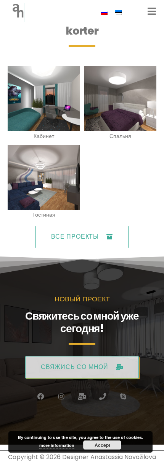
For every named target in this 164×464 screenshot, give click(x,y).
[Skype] (123, 396)
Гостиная (43, 215)
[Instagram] (61, 396)
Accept (102, 445)
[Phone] (102, 396)
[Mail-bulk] (82, 396)
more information (56, 445)
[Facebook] (41, 396)
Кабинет (44, 136)
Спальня (120, 136)
